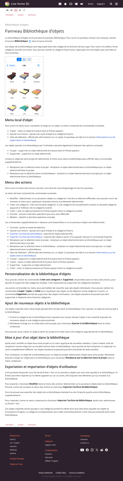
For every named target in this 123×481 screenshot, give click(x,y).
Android (13, 453)
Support (101, 3)
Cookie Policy (61, 472)
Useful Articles (17, 458)
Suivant (21, 15)
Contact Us (84, 443)
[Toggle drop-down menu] (116, 3)
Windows (13, 450)
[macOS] (60, 3)
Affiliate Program (51, 461)
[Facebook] (87, 449)
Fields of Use (16, 464)
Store (90, 3)
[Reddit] (101, 449)
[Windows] (76, 3)
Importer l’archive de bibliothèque (26, 236)
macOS (12, 439)
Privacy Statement (46, 473)
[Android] (81, 3)
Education (49, 457)
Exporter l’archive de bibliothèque (26, 233)
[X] (96, 449)
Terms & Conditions (77, 473)
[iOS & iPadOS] (65, 3)
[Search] (111, 3)
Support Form (50, 445)
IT (24, 10)
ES (20, 10)
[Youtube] (82, 449)
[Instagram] (92, 449)
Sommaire (32, 15)
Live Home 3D (20, 4)
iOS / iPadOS (15, 443)
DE (11, 10)
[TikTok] (106, 449)
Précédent (10, 15)
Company (85, 435)
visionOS (13, 446)
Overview (84, 439)
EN (7, 10)
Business (48, 454)
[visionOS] (70, 3)
